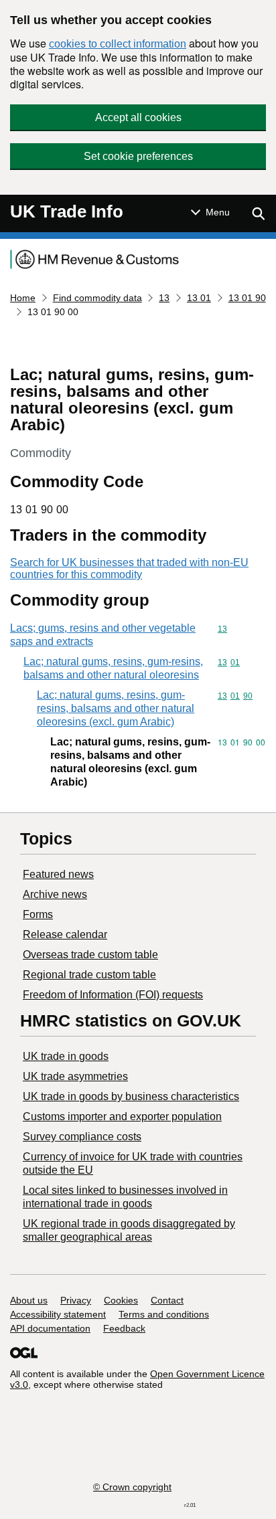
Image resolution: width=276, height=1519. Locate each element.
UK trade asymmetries (75, 1076)
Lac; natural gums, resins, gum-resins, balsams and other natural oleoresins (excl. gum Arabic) (115, 708)
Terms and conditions (164, 1314)
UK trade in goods (66, 1056)
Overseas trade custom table (90, 954)
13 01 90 (247, 297)
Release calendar (65, 934)
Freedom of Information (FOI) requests (113, 994)
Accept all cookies (138, 117)
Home (23, 297)
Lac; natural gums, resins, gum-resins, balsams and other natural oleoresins (113, 668)
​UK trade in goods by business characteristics (131, 1096)
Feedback (124, 1328)
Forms (38, 914)
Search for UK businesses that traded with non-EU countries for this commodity (129, 568)
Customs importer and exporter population (122, 1116)
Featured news (58, 874)
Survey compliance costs (82, 1136)
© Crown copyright (132, 1487)
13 (164, 297)
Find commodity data (97, 297)
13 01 (199, 297)
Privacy (75, 1300)
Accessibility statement (58, 1314)
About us (29, 1300)
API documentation (50, 1328)
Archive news (55, 894)
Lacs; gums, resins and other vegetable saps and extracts (103, 634)
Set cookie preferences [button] (138, 156)
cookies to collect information (117, 44)
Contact (167, 1300)
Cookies (121, 1300)
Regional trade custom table (89, 974)
